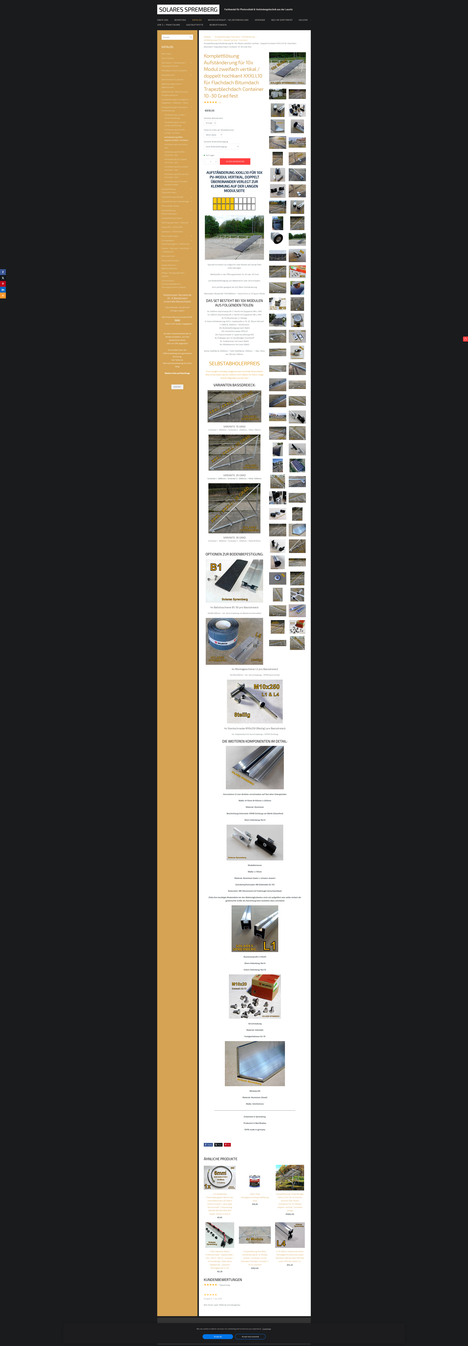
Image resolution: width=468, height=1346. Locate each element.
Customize (267, 1329)
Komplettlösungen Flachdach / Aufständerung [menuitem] (175, 109)
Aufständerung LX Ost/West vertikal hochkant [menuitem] (176, 183)
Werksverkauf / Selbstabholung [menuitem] (228, 20)
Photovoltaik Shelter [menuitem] (171, 206)
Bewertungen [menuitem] (218, 24)
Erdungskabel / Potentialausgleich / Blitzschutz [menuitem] (176, 242)
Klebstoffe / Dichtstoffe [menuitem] (172, 227)
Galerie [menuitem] (303, 20)
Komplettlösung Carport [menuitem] (172, 218)
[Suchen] (191, 37)
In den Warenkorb (235, 161)
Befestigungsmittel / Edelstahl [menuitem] (175, 222)
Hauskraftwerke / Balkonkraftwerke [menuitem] (169, 266)
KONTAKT (177, 387)
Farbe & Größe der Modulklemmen (219, 130)
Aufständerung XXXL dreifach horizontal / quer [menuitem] (176, 168)
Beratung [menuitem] (180, 20)
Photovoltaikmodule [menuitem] (170, 260)
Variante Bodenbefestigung (216, 141)
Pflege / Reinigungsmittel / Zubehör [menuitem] (173, 274)
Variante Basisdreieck (213, 118)
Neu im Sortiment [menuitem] (282, 20)
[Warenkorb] (465, 339)
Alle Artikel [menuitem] (166, 53)
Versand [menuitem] (260, 20)
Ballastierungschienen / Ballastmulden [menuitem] (172, 85)
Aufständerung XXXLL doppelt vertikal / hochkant (225, 40)
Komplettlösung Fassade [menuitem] (172, 197)
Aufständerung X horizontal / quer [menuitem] (176, 146)
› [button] (191, 62)
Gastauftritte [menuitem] (194, 24)
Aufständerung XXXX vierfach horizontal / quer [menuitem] (176, 175)
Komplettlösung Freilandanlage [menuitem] (175, 201)
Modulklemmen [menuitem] (168, 75)
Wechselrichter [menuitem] (168, 256)
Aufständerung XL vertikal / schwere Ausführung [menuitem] (175, 124)
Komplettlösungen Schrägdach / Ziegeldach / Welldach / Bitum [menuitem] (176, 101)
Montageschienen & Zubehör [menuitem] (174, 70)
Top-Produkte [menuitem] (167, 58)
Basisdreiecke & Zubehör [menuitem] (173, 79)
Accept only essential (250, 1337)
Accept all (218, 1337)
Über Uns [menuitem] (162, 20)
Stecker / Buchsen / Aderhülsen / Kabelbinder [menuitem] (176, 250)
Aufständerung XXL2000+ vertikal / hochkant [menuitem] (174, 131)
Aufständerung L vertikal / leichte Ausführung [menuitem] (175, 116)
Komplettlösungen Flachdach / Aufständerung (235, 37)
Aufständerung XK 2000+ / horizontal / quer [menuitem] (175, 153)
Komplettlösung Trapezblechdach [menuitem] (169, 190)
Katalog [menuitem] (197, 20)
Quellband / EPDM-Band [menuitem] (172, 231)
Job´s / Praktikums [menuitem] (168, 24)
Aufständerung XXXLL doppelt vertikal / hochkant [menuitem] (176, 138)
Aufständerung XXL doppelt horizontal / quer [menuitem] (175, 161)
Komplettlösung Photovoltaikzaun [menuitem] (169, 212)
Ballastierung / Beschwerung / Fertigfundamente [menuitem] (175, 93)
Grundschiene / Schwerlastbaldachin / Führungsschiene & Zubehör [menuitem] (174, 283)
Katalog (207, 37)
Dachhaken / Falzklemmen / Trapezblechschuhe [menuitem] (174, 64)
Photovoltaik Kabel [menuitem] (170, 236)
